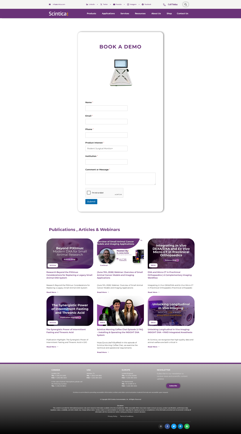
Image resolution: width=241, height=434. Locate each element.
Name (89, 102)
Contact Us (182, 13)
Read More (51, 292)
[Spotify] (187, 426)
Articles (53, 265)
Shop (169, 13)
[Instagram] (160, 426)
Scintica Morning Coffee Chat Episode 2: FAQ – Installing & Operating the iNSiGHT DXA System (120, 332)
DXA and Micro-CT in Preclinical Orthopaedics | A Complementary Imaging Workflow (170, 275)
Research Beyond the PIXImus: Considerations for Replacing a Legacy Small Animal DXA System (69, 275)
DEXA (153, 265)
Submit (91, 201)
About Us (156, 13)
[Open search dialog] (185, 4)
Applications (108, 13)
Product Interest (94, 143)
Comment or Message (97, 169)
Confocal (104, 265)
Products (91, 13)
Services (124, 13)
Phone (89, 129)
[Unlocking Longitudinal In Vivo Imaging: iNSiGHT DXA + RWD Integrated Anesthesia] (171, 311)
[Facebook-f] (167, 426)
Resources (140, 13)
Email (89, 116)
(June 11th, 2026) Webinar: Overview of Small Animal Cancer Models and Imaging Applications (120, 275)
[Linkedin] (180, 426)
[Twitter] (173, 426)
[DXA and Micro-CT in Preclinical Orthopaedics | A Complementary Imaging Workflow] (171, 253)
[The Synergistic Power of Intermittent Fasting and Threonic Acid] (69, 311)
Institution (91, 156)
